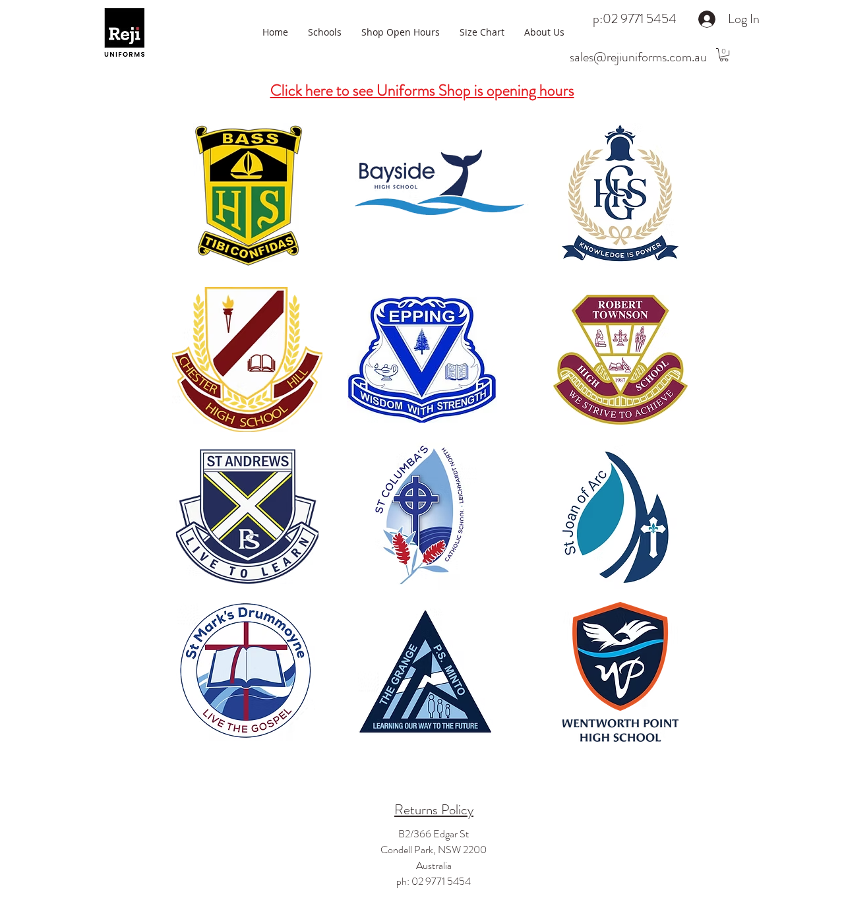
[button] (724, 54)
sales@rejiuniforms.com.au (638, 57)
